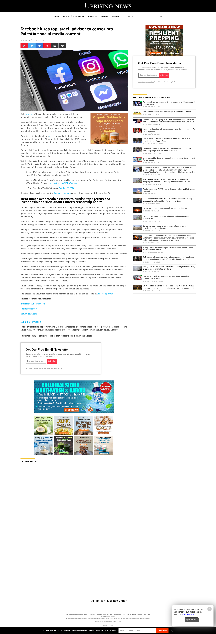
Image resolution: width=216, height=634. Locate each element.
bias (37, 327)
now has (29, 114)
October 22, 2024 (66, 188)
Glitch (110, 327)
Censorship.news (105, 294)
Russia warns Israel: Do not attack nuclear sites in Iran (165, 208)
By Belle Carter (156, 184)
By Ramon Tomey (157, 144)
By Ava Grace (156, 134)
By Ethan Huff (156, 107)
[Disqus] (74, 496)
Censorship (69, 327)
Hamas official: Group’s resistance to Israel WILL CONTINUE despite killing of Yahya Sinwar (167, 140)
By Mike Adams (157, 124)
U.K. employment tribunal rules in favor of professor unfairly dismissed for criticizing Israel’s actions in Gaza (167, 200)
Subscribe (162, 630)
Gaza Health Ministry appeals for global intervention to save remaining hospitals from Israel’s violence (167, 149)
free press (101, 327)
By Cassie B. (155, 114)
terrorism (92, 16)
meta (29, 330)
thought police (102, 330)
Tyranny (114, 330)
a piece (52, 136)
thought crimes (88, 330)
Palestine (37, 330)
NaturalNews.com (28, 314)
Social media (48, 330)
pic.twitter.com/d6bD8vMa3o (63, 183)
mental (66, 16)
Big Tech (60, 327)
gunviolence (78, 16)
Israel (116, 327)
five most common (62, 193)
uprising (115, 16)
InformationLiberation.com (32, 304)
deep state (81, 327)
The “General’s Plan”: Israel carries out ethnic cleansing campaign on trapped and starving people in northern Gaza (166, 180)
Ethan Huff (39, 40)
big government (47, 327)
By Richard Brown (157, 281)
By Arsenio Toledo (158, 252)
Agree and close (191, 620)
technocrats (74, 330)
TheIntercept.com (28, 309)
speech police (61, 330)
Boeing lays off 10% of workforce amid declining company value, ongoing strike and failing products (169, 268)
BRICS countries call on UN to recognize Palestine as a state (167, 112)
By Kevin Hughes (157, 153)
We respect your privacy (95, 618)
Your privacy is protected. (33, 368)
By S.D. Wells (156, 243)
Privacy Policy (108, 625)
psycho (56, 16)
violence (104, 16)
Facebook (91, 327)
